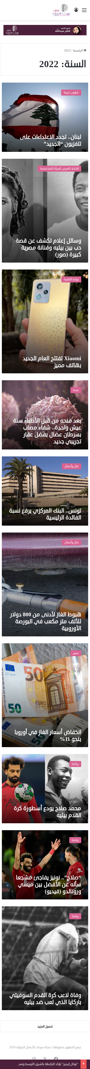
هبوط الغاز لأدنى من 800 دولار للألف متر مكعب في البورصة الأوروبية (45, 621)
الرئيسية (78, 50)
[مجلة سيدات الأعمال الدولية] (61, 10)
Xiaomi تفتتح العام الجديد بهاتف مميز (52, 361)
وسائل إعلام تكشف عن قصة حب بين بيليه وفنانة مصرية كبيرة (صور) (48, 247)
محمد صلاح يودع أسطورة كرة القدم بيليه (47, 811)
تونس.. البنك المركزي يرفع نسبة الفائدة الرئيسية (45, 514)
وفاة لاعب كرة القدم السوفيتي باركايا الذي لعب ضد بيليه (45, 998)
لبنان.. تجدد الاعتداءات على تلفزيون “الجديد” (50, 140)
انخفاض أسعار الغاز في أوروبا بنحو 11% (48, 735)
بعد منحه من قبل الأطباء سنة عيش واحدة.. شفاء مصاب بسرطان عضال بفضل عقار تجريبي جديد (47, 431)
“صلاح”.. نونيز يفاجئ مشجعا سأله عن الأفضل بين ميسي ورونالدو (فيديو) (48, 884)
